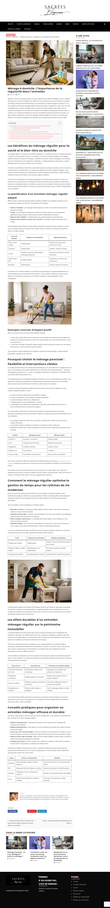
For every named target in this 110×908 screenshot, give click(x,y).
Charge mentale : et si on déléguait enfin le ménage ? (16, 854)
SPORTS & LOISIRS (14, 29)
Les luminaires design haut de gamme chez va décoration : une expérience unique (90, 176)
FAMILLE (37, 24)
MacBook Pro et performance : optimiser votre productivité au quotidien (61, 856)
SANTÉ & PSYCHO (88, 24)
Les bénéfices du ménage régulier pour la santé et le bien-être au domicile (30, 125)
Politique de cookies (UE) (81, 900)
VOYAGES (27, 29)
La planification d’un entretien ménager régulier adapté (26, 127)
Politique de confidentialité (81, 897)
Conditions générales (79, 884)
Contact (75, 887)
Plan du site (76, 894)
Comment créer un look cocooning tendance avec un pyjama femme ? (39, 855)
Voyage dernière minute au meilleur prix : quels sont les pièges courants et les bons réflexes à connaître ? (21, 823)
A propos (75, 881)
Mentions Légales (78, 890)
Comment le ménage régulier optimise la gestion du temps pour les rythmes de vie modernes (35, 133)
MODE (67, 24)
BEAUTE (10, 24)
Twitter (23, 811)
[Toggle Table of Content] (59, 123)
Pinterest (32, 811)
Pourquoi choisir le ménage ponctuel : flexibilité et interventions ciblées (29, 131)
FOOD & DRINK (48, 24)
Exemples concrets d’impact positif (21, 129)
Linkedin (42, 811)
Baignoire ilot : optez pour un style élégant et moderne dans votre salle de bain (89, 155)
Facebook (13, 811)
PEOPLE (76, 24)
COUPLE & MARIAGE (24, 24)
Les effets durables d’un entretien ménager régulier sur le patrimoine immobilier (31, 136)
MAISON (59, 24)
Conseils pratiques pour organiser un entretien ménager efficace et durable (30, 138)
